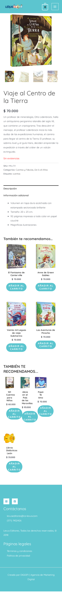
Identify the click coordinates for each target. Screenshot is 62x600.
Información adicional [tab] (16, 195)
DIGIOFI (24, 574)
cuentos (16, 173)
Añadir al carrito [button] (16, 287)
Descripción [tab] (10, 188)
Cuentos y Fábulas (24, 169)
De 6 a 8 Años (41, 169)
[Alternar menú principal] (55, 6)
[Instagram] (6, 501)
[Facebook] (15, 501)
